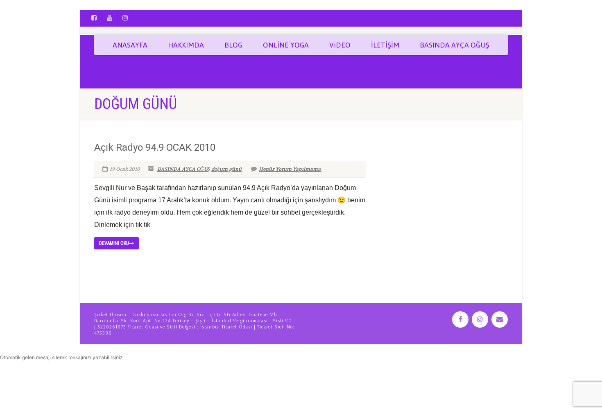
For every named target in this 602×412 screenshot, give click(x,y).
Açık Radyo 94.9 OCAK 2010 (154, 147)
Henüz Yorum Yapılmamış (290, 169)
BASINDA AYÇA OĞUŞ (454, 45)
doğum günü (226, 169)
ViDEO (340, 45)
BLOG (233, 45)
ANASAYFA (130, 45)
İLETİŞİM (385, 45)
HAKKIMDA (186, 45)
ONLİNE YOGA (286, 45)
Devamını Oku (114, 243)
